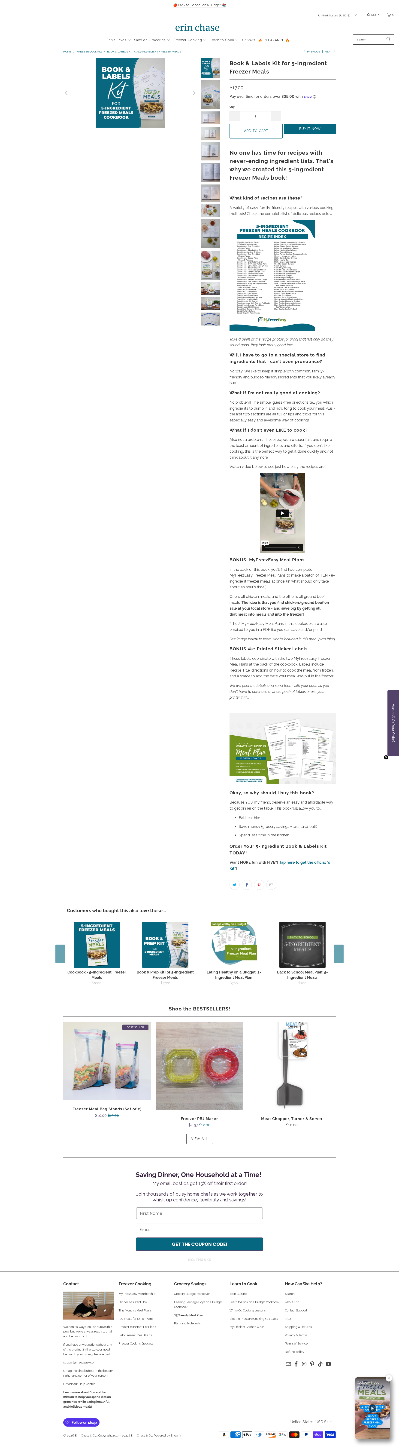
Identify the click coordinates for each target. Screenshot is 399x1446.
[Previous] (66, 93)
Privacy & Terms (296, 1335)
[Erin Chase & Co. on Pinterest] (312, 1364)
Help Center (87, 1384)
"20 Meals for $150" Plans (136, 1318)
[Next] (194, 93)
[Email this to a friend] (271, 885)
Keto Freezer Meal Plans (135, 1335)
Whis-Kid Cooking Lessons (248, 1310)
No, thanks (199, 1259)
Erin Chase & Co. (86, 1435)
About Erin (292, 1302)
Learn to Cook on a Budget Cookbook (254, 1302)
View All (199, 1139)
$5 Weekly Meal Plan (188, 1315)
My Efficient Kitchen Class (247, 1327)
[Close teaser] (386, 757)
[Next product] (339, 954)
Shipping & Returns (298, 1327)
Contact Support (296, 1310)
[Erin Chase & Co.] (197, 28)
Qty (232, 106)
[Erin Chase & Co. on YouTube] (328, 1364)
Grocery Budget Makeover (192, 1294)
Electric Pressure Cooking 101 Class (254, 1318)
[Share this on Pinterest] (259, 885)
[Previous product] (60, 954)
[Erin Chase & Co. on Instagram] (304, 1364)
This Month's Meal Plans (135, 1310)
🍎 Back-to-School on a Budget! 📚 (199, 5)
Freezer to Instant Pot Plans (137, 1327)
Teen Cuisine (238, 1294)
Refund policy (294, 1352)
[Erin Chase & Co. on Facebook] (296, 1364)
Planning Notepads (187, 1323)
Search (290, 1294)
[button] (118, 40)
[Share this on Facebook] (247, 885)
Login (375, 14)
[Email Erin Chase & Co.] (288, 1364)
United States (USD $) (334, 15)
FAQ (288, 1318)
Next (328, 51)
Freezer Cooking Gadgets (136, 1343)
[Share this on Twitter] (235, 885)
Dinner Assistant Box (133, 1302)
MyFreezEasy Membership (137, 1294)
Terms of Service (296, 1343)
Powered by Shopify (167, 1435)
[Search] (388, 39)
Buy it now (310, 129)
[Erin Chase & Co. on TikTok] (320, 1364)
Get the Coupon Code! (199, 1244)
